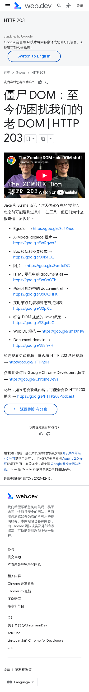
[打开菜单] (7, 5)
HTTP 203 (14, 21)
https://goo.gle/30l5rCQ (33, 257)
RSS (10, 648)
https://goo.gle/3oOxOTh (34, 280)
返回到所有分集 (30, 409)
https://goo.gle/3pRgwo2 (34, 243)
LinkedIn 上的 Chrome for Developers (35, 640)
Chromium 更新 (19, 591)
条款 (7, 670)
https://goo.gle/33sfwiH (33, 345)
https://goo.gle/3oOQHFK (35, 294)
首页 (7, 73)
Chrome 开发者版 (21, 583)
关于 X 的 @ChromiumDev (27, 625)
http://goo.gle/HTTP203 (29, 362)
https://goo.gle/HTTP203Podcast (45, 396)
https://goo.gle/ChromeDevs (33, 379)
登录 (79, 6)
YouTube (14, 633)
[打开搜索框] (59, 6)
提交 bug (14, 557)
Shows (20, 73)
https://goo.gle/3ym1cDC (48, 265)
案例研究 (14, 599)
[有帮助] (40, 82)
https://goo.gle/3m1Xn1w (63, 331)
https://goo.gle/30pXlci (32, 308)
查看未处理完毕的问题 (24, 564)
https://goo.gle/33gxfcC (33, 322)
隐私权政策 (23, 670)
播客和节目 (16, 606)
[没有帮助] (47, 82)
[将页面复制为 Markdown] (43, 139)
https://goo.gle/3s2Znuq (54, 228)
